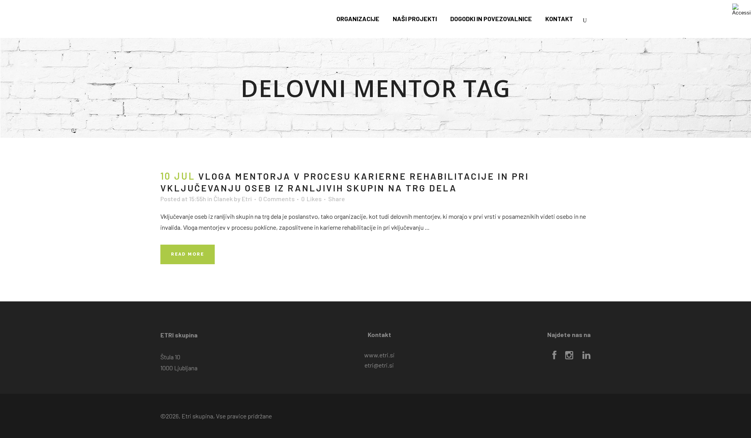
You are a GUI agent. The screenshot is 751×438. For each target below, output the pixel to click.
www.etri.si (379, 355)
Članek (223, 198)
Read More (187, 254)
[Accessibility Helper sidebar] (741, 9)
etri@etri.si (379, 365)
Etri (247, 198)
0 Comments (277, 198)
